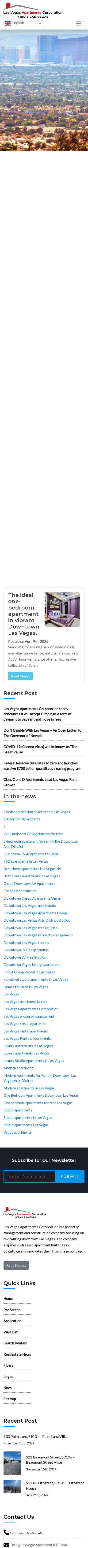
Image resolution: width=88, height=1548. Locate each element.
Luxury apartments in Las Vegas (28, 1046)
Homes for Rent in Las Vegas (26, 987)
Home (8, 1298)
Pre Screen (12, 1310)
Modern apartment (18, 1068)
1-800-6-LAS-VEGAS (26, 1533)
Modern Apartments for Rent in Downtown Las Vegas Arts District (40, 1078)
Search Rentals (15, 1343)
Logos (8, 1376)
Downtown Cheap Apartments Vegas (32, 898)
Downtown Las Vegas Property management (38, 935)
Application (12, 1321)
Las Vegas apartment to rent (26, 1001)
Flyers (8, 1365)
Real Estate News (17, 1354)
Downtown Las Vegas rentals (26, 942)
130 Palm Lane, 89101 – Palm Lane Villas (36, 1436)
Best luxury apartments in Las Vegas (32, 876)
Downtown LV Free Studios (25, 957)
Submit (70, 1176)
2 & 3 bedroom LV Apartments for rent (33, 834)
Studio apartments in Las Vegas (28, 1117)
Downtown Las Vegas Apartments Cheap (35, 913)
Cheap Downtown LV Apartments (29, 883)
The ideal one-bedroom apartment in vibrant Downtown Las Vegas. (23, 614)
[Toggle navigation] (78, 23)
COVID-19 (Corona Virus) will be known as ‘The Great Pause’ (40, 749)
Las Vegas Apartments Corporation (31, 1009)
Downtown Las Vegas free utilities (30, 928)
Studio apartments (18, 1110)
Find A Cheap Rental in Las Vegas (29, 972)
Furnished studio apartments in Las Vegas (36, 979)
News (8, 1387)
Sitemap (10, 1399)
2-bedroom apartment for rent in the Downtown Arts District (41, 844)
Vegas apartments (18, 1132)
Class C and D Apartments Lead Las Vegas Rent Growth (40, 782)
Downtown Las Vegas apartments (30, 905)
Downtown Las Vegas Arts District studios (37, 920)
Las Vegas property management (29, 1016)
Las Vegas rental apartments (26, 1031)
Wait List (11, 1332)
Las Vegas (11, 994)
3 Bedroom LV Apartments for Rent (31, 854)
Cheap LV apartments (20, 891)
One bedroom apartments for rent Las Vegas (38, 1103)
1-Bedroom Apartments (22, 819)
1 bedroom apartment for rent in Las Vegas (37, 812)
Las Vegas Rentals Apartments (27, 1038)
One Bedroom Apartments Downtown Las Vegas (41, 1095)
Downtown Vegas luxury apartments (32, 964)
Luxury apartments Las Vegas (26, 1053)
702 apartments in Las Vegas (26, 861)
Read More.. (20, 676)
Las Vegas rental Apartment (25, 1023)
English (17, 23)
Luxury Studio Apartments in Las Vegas (34, 1060)
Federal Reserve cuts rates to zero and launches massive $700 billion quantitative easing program (42, 765)
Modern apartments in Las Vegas (29, 1088)
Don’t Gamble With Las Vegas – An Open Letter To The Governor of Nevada (42, 733)
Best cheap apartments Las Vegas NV (32, 869)
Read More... (16, 1265)
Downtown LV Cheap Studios (26, 950)
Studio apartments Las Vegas (26, 1125)
